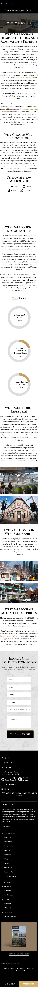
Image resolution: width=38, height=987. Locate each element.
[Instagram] (5, 789)
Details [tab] (22, 298)
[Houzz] (8, 789)
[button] (6, 4)
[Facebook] (2, 789)
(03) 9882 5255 (7, 763)
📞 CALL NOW (9, 984)
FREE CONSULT (28, 984)
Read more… (6, 826)
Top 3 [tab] (15, 298)
